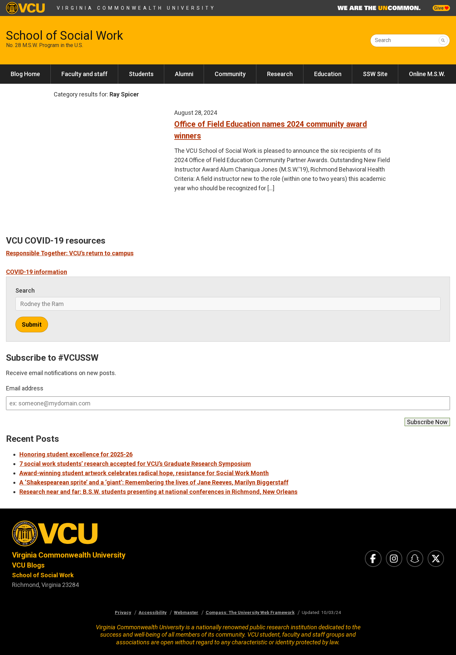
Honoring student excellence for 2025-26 (76, 454)
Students (141, 73)
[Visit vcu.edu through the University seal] (114, 535)
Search (383, 40)
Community (230, 73)
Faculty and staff (84, 73)
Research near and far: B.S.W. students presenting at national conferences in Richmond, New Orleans (158, 491)
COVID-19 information (36, 271)
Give (439, 8)
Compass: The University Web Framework (250, 612)
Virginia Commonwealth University (136, 8)
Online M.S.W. (427, 73)
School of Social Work (64, 36)
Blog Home (25, 73)
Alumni (184, 73)
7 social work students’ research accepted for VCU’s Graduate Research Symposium (135, 463)
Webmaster (186, 612)
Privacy (123, 612)
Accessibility (153, 612)
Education (327, 73)
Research (280, 73)
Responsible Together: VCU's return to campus (70, 253)
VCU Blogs (28, 565)
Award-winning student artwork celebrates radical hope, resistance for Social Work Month (144, 472)
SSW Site (375, 73)
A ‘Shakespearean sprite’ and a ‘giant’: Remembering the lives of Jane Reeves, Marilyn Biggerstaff (153, 482)
